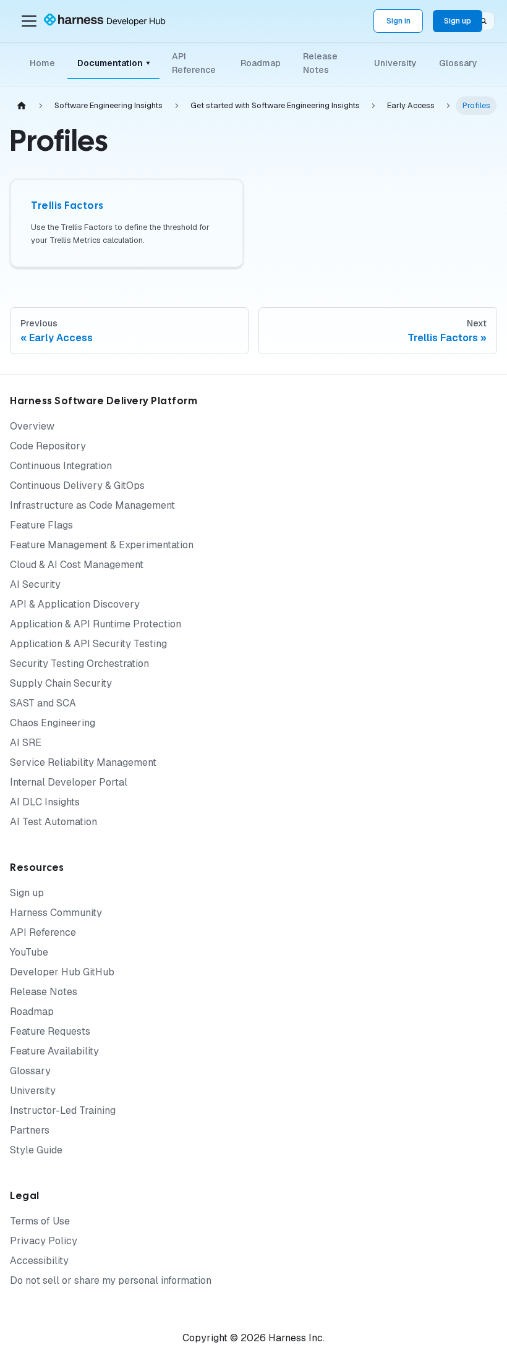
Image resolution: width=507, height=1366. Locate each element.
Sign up (457, 20)
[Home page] (21, 106)
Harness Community (56, 912)
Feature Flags (41, 525)
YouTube (29, 952)
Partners (29, 1130)
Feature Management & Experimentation (102, 544)
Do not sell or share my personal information (110, 1280)
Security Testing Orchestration (79, 663)
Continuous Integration (61, 465)
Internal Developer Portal (68, 782)
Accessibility (39, 1260)
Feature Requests (50, 1031)
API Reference (194, 63)
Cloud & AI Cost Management (76, 564)
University (395, 63)
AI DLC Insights (45, 801)
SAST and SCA (43, 703)
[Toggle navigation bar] (29, 21)
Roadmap (261, 63)
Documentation (113, 63)
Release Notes (320, 63)
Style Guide (36, 1149)
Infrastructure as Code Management (92, 505)
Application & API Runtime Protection (95, 623)
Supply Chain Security (61, 683)
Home (42, 63)
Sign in (398, 20)
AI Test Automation (53, 821)
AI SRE (25, 742)
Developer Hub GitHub (62, 971)
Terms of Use (40, 1221)
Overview (32, 426)
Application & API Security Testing (88, 643)
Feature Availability (54, 1051)
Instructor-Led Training (63, 1110)
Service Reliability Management (83, 762)
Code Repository (48, 445)
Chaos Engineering (52, 722)
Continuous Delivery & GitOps (77, 485)
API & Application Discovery (75, 604)
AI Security (35, 584)
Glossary (458, 63)
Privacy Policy (43, 1240)
